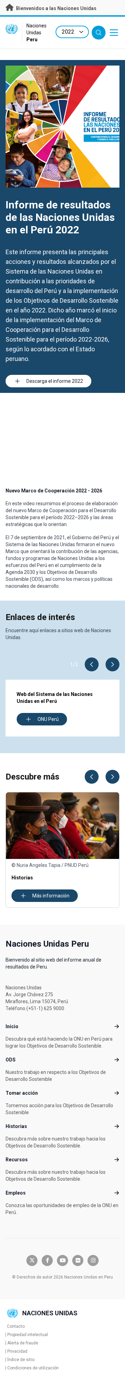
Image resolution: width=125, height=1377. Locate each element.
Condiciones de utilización (33, 1368)
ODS (11, 1059)
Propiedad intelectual (27, 1334)
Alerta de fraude (22, 1343)
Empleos (16, 1193)
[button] (92, 664)
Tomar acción (22, 1093)
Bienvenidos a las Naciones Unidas (56, 8)
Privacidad (17, 1351)
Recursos (17, 1159)
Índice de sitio (20, 1359)
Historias (16, 1126)
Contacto (16, 1326)
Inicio (12, 1026)
